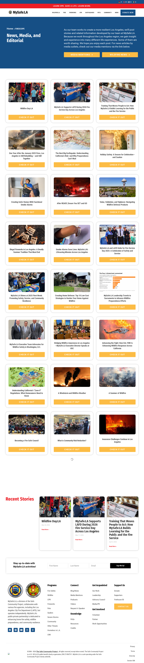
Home (10, 28)
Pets (99, 12)
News (116, 12)
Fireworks (72, 12)
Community (108, 12)
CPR (81, 12)
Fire (64, 12)
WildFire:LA (56, 12)
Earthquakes (89, 12)
